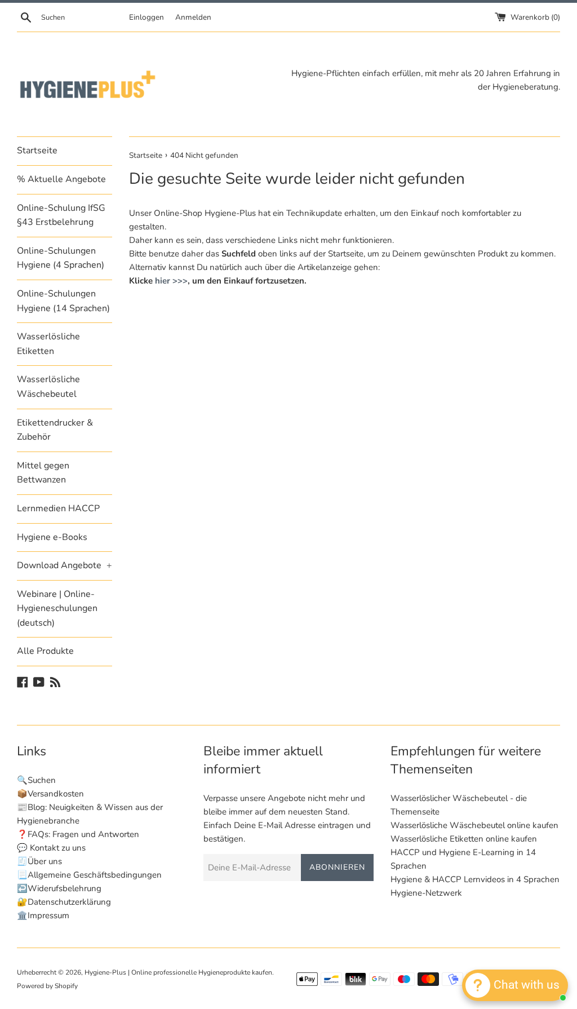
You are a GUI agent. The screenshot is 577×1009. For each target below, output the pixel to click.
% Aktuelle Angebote (61, 179)
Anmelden (193, 17)
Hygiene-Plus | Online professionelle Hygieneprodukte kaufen (178, 972)
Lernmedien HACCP (58, 508)
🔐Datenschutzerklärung (64, 902)
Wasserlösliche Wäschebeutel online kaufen (474, 825)
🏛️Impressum (43, 915)
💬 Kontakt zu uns (51, 847)
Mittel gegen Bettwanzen (43, 472)
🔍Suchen (36, 780)
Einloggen (146, 17)
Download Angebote (64, 565)
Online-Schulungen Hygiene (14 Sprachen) (63, 301)
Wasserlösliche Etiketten (48, 343)
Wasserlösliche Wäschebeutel (48, 386)
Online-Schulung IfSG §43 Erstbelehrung (61, 215)
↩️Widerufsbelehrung (59, 888)
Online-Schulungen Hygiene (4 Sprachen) (60, 258)
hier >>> (171, 280)
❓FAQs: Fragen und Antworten (78, 834)
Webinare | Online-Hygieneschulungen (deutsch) (57, 608)
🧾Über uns (39, 861)
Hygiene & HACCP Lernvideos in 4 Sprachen (475, 879)
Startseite (37, 150)
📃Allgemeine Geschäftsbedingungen (89, 874)
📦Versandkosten (50, 793)
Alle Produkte (45, 651)
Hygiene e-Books (52, 537)
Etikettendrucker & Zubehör (55, 430)
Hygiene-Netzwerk (426, 893)
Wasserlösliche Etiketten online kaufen (463, 838)
